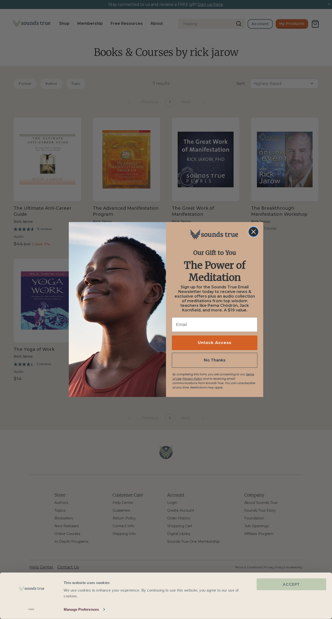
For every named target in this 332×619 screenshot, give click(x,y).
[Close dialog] (253, 232)
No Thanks (215, 360)
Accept (291, 584)
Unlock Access (214, 342)
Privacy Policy (192, 379)
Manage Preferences (81, 609)
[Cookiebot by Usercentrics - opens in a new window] (31, 609)
